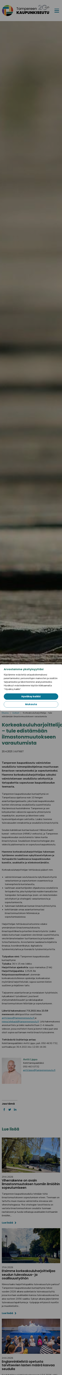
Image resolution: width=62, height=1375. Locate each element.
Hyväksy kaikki (31, 696)
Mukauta (31, 704)
